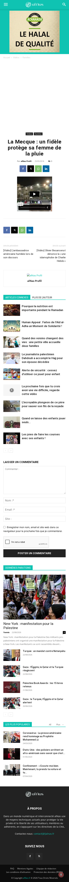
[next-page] (11, 451)
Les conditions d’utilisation (18, 872)
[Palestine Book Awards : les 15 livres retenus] (11, 687)
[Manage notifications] (61, 874)
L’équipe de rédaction (46, 868)
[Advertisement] (34, 95)
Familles (26, 57)
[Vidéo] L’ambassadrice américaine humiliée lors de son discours (18, 254)
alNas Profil (26, 161)
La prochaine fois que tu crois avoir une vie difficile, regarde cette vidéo (41, 390)
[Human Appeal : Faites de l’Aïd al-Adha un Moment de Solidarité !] (11, 326)
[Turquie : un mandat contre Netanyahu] (11, 655)
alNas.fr (26, 877)
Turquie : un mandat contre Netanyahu (44, 651)
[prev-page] (5, 451)
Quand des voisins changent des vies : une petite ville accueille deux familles (42, 342)
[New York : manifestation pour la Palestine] (34, 597)
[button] (64, 4)
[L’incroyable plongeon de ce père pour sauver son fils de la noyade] (11, 406)
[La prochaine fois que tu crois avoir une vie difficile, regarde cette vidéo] (11, 390)
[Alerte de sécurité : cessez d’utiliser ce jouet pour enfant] (11, 374)
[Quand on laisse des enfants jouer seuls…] (11, 422)
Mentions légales (25, 868)
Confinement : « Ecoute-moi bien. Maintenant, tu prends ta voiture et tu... (42, 769)
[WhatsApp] (38, 168)
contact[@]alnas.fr (44, 833)
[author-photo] (34, 275)
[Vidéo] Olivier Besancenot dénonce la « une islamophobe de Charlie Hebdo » (51, 255)
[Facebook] (23, 168)
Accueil (6, 57)
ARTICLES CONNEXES (16, 297)
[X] (30, 168)
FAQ (12, 868)
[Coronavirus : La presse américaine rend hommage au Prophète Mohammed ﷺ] (11, 737)
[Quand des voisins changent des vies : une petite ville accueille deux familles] (11, 342)
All (50, 724)
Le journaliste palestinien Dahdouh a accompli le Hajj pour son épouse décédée (42, 358)
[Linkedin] (46, 168)
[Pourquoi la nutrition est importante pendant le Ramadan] (11, 310)
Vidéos (16, 57)
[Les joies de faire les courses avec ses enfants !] (11, 438)
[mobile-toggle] (5, 4)
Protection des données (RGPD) (48, 872)
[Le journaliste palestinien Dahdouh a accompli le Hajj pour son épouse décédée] (11, 358)
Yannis (6, 632)
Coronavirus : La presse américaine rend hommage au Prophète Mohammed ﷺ (42, 736)
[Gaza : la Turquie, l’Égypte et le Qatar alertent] (11, 703)
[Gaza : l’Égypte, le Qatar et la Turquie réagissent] (11, 671)
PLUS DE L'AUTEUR (42, 297)
